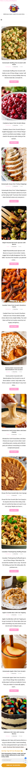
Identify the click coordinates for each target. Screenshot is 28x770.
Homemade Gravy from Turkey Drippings (14, 184)
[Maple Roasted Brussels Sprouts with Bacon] (14, 223)
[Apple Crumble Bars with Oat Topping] (14, 593)
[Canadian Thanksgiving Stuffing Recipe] (14, 532)
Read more (13, 81)
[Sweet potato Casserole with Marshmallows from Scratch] (14, 348)
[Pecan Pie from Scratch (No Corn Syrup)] (14, 473)
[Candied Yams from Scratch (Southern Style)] (14, 285)
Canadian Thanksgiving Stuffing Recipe (14, 551)
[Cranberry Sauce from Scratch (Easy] (14, 103)
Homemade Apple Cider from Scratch (14, 671)
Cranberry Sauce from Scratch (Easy (14, 123)
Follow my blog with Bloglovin (8, 0)
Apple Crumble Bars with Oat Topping (14, 612)
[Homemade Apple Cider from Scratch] (14, 651)
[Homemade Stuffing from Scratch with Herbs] (14, 43)
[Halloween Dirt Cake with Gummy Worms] (14, 712)
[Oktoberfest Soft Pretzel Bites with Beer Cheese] (14, 411)
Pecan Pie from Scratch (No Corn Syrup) (14, 493)
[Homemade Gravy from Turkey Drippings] (14, 164)
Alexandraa (15, 66)
